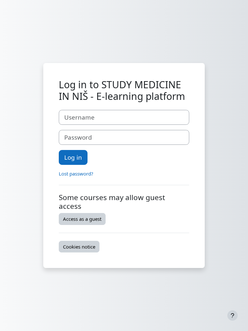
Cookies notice (79, 246)
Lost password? (76, 173)
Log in (73, 157)
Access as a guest (82, 219)
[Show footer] (232, 315)
